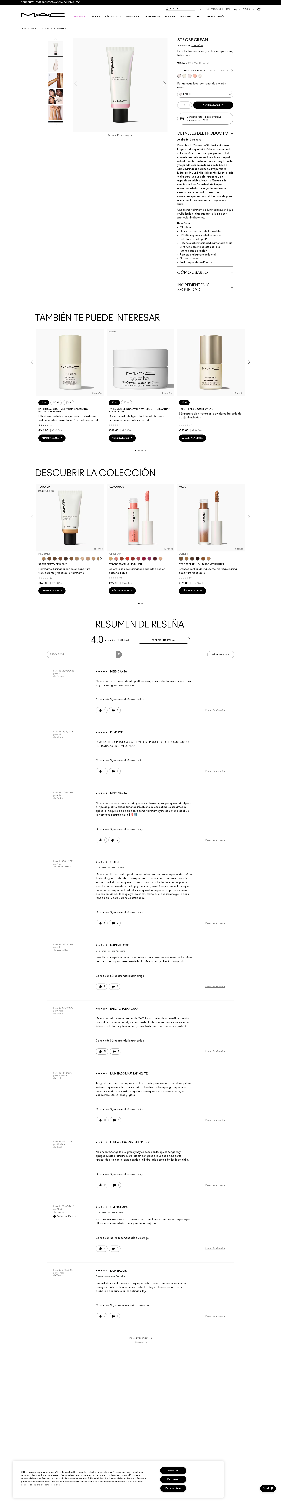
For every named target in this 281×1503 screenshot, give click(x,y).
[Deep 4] (49, 558)
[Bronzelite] (200, 76)
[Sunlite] (209, 558)
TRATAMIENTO (152, 17)
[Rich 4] (66, 558)
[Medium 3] (77, 558)
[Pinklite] (179, 76)
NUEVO (96, 17)
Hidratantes (60, 29)
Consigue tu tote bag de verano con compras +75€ (50, 2)
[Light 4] (88, 558)
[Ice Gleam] (116, 558)
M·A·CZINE (186, 17)
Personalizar (173, 1488)
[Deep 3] (60, 558)
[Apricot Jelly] (127, 558)
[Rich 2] (55, 558)
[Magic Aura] (149, 558)
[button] (268, 1488)
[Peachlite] (195, 76)
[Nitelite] (138, 558)
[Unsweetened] (133, 558)
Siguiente (141, 1343)
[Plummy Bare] (155, 558)
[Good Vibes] (144, 558)
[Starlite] (160, 558)
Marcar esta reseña (215, 710)
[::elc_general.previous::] (40, 558)
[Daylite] (192, 558)
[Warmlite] (203, 558)
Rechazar (173, 1479)
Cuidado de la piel (40, 29)
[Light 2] (82, 558)
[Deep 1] (71, 558)
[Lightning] (111, 558)
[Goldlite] (184, 76)
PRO (199, 17)
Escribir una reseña (163, 640)
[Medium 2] (44, 558)
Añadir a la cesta (213, 105)
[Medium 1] (93, 558)
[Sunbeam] (197, 558)
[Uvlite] (190, 76)
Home (24, 29)
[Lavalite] (122, 558)
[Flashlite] (186, 558)
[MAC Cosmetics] (43, 15)
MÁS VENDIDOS (113, 17)
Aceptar (173, 1470)
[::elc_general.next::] (100, 558)
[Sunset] (181, 558)
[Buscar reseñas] (119, 654)
